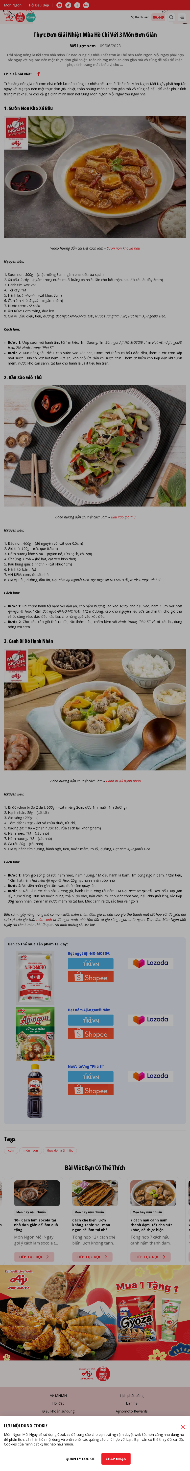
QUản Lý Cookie (80, 1458)
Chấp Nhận (116, 1458)
